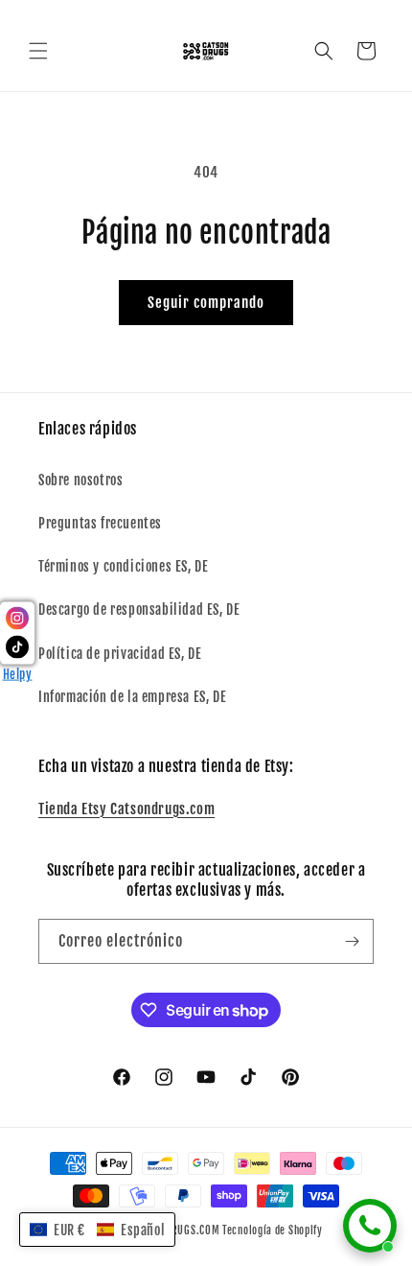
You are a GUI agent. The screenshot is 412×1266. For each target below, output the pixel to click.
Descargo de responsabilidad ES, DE (139, 609)
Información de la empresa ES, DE (132, 697)
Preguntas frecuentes (100, 523)
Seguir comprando (206, 302)
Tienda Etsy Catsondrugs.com (126, 809)
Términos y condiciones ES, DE (123, 566)
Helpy (18, 674)
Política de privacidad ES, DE (119, 653)
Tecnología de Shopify (272, 1230)
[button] (38, 51)
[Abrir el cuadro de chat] (370, 1226)
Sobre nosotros (80, 480)
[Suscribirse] (352, 941)
